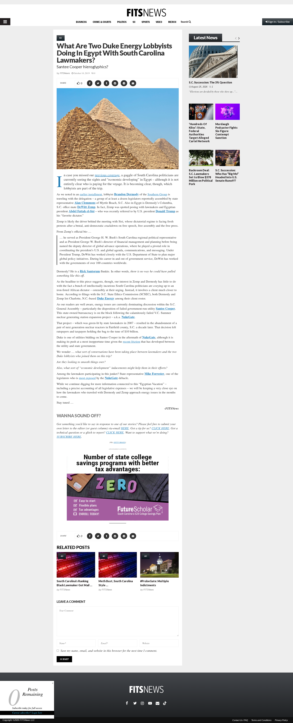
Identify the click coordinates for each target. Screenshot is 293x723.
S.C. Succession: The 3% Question (210, 82)
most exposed (87, 378)
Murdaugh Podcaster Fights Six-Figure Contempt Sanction (226, 130)
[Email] (159, 703)
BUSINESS (81, 21)
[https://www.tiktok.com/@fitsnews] (165, 703)
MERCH (172, 21)
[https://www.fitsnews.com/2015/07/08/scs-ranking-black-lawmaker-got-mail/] (76, 565)
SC (134, 21)
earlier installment (91, 194)
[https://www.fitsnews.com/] (146, 12)
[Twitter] (137, 703)
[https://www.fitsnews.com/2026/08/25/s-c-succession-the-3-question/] (213, 62)
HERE (125, 428)
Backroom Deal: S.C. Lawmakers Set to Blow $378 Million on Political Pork (201, 177)
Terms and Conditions (261, 720)
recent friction (131, 341)
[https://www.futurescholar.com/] (118, 519)
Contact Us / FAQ (240, 720)
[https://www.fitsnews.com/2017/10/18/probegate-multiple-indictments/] (159, 565)
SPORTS (146, 21)
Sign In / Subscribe (279, 21)
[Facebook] (129, 703)
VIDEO (159, 21)
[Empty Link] (236, 38)
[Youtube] (152, 703)
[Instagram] (144, 703)
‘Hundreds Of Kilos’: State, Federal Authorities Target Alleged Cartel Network (199, 132)
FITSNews (65, 73)
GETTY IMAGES (119, 442)
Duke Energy (105, 298)
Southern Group (157, 194)
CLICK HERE (160, 428)
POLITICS (121, 21)
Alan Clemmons (84, 202)
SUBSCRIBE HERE (69, 437)
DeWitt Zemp (86, 207)
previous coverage (107, 175)
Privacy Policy (281, 720)
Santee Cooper (165, 308)
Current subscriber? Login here (27, 712)
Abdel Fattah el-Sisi (81, 211)
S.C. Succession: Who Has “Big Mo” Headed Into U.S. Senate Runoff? (227, 175)
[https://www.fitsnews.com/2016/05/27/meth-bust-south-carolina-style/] (118, 565)
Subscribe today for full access (27, 708)
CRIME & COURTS (102, 21)
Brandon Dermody (126, 194)
